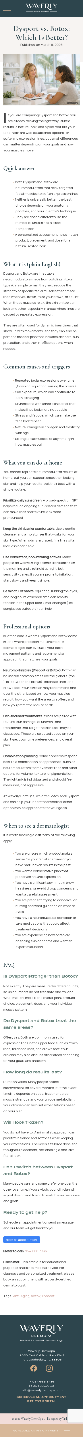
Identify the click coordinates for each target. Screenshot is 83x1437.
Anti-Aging (21, 1296)
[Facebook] (34, 1368)
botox (36, 1296)
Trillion (66, 1419)
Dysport (48, 1296)
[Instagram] (49, 1368)
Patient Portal (41, 1401)
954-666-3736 (36, 1251)
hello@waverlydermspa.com (42, 1390)
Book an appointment (21, 1240)
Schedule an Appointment (41, 1397)
